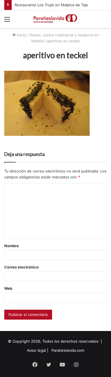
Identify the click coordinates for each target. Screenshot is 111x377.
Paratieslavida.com (68, 350)
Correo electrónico (21, 267)
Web (8, 288)
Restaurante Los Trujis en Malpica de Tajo (51, 5)
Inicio (21, 35)
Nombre (11, 245)
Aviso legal (36, 350)
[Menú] (7, 21)
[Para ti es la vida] (55, 19)
